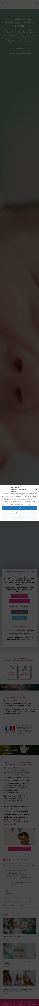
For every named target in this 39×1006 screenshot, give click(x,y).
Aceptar (19, 508)
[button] (36, 489)
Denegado (19, 513)
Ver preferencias (19, 518)
